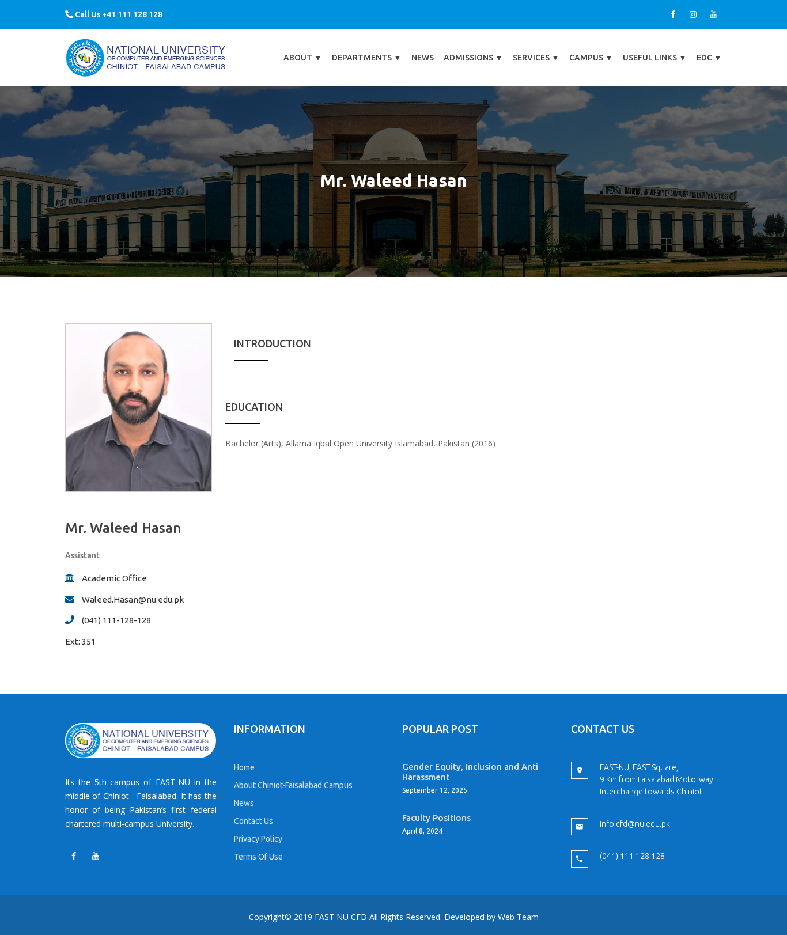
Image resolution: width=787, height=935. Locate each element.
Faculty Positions (436, 818)
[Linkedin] (95, 856)
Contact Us (253, 821)
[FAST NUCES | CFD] (146, 57)
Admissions (473, 57)
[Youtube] (713, 14)
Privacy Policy (258, 838)
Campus (591, 57)
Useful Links (655, 57)
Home (244, 767)
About (302, 57)
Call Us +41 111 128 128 (117, 14)
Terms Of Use (258, 856)
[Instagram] (693, 14)
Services (536, 57)
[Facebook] (673, 14)
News (422, 57)
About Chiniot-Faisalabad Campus (293, 785)
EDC (709, 57)
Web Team (518, 916)
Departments (367, 57)
